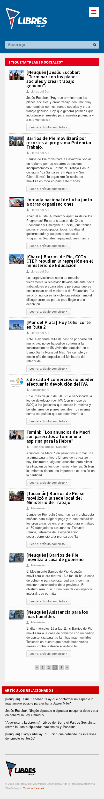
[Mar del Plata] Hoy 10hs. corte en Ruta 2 (58, 324)
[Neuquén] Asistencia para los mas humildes (57, 614)
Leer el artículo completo (48, 127)
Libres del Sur (38, 91)
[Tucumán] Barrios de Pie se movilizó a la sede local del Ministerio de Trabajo (55, 497)
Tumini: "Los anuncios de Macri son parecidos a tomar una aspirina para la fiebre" (58, 436)
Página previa (36, 667)
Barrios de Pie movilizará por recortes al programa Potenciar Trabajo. (59, 142)
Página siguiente (67, 667)
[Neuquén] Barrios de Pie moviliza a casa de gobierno (55, 557)
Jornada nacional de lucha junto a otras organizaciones (59, 202)
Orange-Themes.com (33, 788)
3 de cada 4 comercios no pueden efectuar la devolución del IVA (60, 381)
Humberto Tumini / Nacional (47, 447)
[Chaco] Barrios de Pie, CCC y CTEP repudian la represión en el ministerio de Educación (59, 261)
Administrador (38, 390)
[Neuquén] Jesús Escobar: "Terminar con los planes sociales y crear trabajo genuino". (53, 78)
